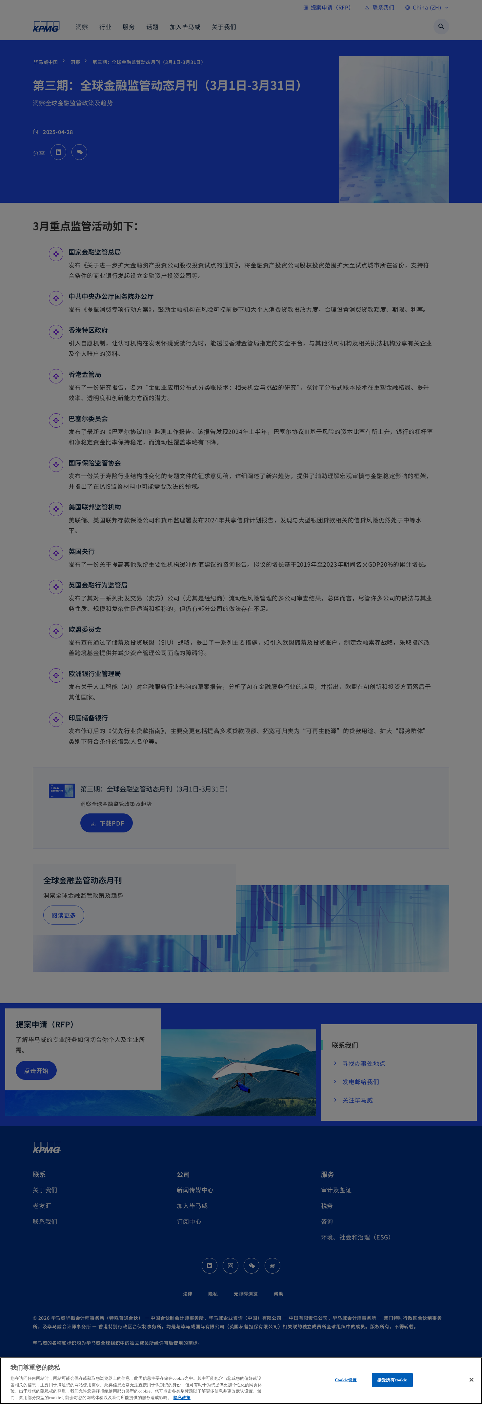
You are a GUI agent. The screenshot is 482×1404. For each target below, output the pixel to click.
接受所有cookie (392, 1379)
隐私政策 (182, 1397)
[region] (241, 1380)
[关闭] (471, 1380)
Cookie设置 (346, 1379)
